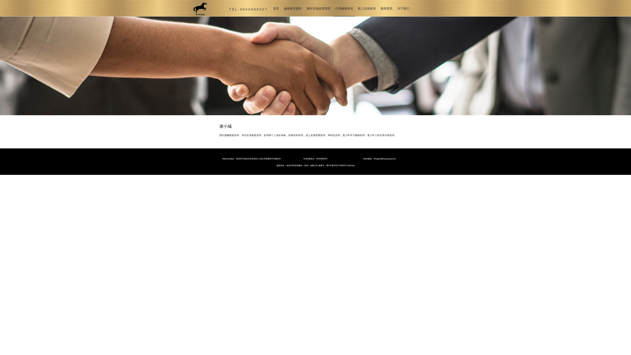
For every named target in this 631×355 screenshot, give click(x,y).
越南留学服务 (293, 8)
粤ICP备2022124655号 (336, 165)
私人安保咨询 (367, 8)
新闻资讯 (386, 8)
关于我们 (403, 8)
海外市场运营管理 (318, 8)
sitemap (351, 165)
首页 (276, 8)
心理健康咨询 (344, 8)
